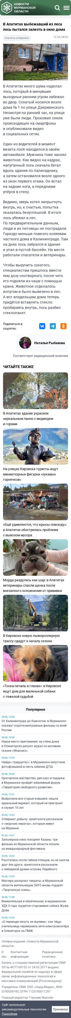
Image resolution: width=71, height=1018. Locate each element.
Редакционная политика (52, 954)
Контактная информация (20, 954)
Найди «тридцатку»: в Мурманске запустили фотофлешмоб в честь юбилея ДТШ (33, 764)
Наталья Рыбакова (49, 343)
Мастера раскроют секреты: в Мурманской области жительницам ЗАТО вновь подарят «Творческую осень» (32, 885)
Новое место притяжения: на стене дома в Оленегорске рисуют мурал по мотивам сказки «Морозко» (31, 746)
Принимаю (60, 1009)
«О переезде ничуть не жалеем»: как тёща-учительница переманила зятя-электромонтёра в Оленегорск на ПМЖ (35, 926)
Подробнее (9, 1014)
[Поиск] (57, 8)
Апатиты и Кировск (17, 38)
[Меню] (66, 8)
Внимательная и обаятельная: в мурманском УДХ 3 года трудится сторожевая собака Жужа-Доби (35, 905)
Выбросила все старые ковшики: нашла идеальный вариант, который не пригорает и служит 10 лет (32, 803)
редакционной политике (51, 356)
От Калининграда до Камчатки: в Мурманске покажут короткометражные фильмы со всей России (34, 725)
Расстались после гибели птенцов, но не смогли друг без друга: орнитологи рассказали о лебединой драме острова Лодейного (35, 864)
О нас (4, 954)
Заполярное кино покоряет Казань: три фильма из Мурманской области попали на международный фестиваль (30, 844)
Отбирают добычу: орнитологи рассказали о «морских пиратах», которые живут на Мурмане (32, 823)
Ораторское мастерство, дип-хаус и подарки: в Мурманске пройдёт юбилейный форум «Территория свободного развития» (33, 782)
